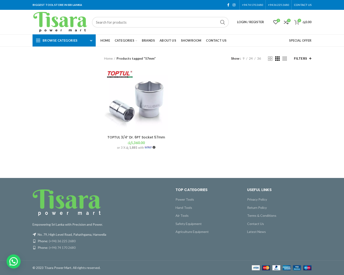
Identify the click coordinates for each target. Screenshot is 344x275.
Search (222, 22)
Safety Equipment (189, 224)
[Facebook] (228, 5)
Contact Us (255, 224)
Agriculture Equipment (192, 232)
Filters (300, 58)
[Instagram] (234, 5)
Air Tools (182, 215)
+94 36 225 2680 (278, 5)
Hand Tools (184, 208)
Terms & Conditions (261, 215)
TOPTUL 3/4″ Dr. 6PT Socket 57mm (136, 137)
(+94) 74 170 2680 (62, 248)
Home (108, 58)
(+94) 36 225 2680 (62, 241)
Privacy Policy (257, 199)
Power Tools (185, 199)
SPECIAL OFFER (300, 40)
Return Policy (257, 208)
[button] (14, 261)
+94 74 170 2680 (252, 5)
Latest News (256, 232)
